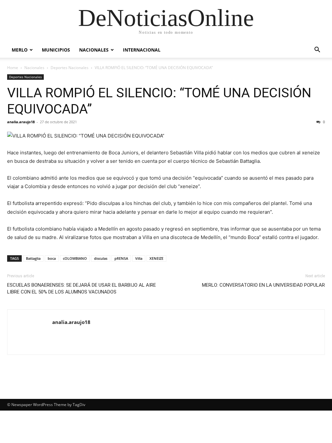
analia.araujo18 (21, 121)
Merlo (20, 50)
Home (12, 67)
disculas (100, 258)
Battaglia (33, 258)
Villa (138, 258)
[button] (317, 50)
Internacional (141, 50)
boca (52, 258)
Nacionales (94, 50)
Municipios (56, 50)
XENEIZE (156, 258)
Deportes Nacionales (70, 67)
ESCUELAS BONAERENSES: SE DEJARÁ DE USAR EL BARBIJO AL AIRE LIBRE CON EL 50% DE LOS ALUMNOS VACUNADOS (81, 288)
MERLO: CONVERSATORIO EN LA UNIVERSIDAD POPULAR (263, 285)
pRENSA (121, 258)
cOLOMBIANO (75, 258)
